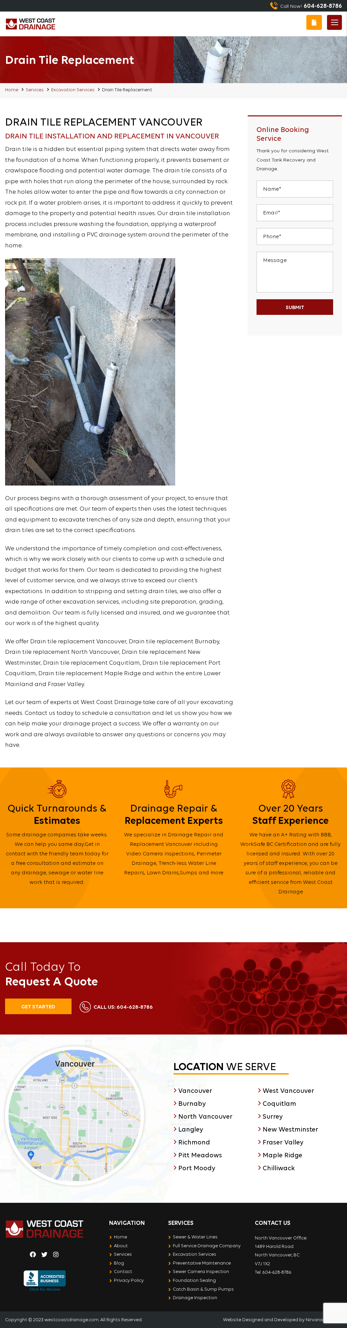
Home (11, 89)
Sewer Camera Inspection (201, 1271)
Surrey (273, 1116)
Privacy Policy (129, 1280)
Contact (123, 1271)
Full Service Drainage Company (207, 1245)
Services (35, 89)
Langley (190, 1129)
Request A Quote (314, 22)
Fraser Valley (283, 1142)
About (121, 1245)
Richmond (194, 1142)
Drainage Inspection (195, 1297)
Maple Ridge (282, 1155)
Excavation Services (73, 89)
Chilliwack (279, 1168)
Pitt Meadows (200, 1155)
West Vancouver (288, 1090)
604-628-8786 (123, 1007)
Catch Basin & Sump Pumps (203, 1289)
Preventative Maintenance (202, 1263)
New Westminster (290, 1129)
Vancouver (195, 1090)
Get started (38, 1006)
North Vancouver (205, 1116)
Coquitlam (279, 1103)
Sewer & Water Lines (195, 1236)
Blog (119, 1263)
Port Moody (196, 1168)
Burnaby (192, 1103)
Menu (334, 22)
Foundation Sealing (194, 1280)
